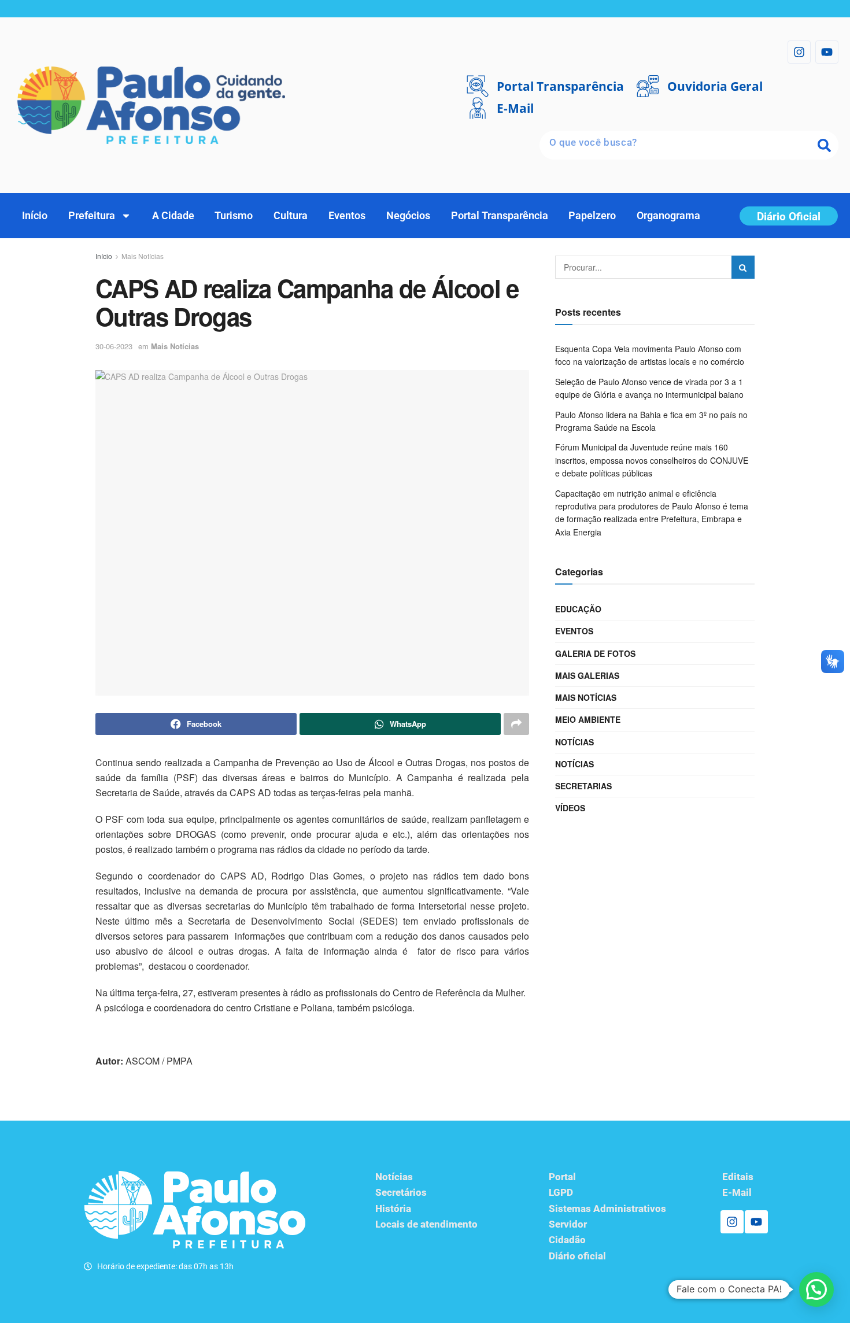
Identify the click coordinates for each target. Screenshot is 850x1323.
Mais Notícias (142, 256)
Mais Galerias (587, 675)
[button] (816, 1289)
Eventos (346, 215)
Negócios (408, 215)
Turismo (234, 215)
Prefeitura (91, 215)
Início (34, 215)
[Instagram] (799, 52)
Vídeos (570, 808)
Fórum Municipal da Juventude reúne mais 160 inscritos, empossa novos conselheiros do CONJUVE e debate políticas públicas (651, 460)
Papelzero (592, 215)
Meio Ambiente (587, 719)
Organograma (668, 215)
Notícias (574, 742)
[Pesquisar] (824, 145)
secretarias (583, 786)
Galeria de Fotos (595, 653)
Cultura (291, 215)
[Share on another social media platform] (516, 724)
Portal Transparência (499, 215)
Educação (578, 609)
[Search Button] (743, 267)
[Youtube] (826, 52)
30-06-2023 (113, 346)
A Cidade (173, 215)
